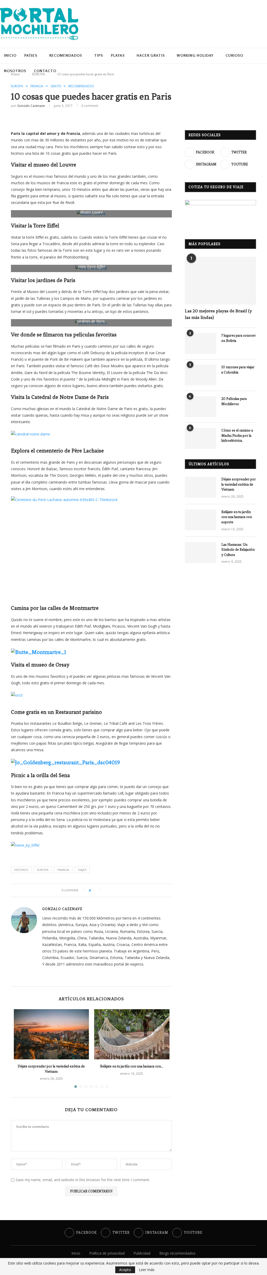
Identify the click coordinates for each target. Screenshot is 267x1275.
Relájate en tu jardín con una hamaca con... (131, 1066)
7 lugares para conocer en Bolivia (238, 338)
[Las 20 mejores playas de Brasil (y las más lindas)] (220, 280)
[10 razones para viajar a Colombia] (200, 375)
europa (42, 870)
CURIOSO (232, 55)
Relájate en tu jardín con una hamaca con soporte (236, 517)
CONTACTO (45, 70)
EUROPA (17, 86)
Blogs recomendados (177, 1253)
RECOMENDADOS (65, 55)
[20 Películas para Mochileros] (200, 406)
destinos (21, 870)
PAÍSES (30, 55)
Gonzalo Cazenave (31, 106)
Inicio (10, 55)
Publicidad (142, 1253)
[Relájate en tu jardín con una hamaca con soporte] (131, 1034)
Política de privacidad (107, 1253)
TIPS (97, 55)
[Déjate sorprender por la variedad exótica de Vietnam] (51, 1034)
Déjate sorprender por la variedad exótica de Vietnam (238, 484)
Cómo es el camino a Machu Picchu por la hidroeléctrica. (237, 435)
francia (63, 870)
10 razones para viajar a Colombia (237, 369)
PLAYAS (117, 55)
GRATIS (56, 86)
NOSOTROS (15, 70)
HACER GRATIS (149, 55)
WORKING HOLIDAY (193, 55)
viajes (82, 870)
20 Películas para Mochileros (234, 401)
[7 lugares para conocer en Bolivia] (200, 343)
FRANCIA (37, 86)
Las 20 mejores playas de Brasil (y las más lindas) (218, 314)
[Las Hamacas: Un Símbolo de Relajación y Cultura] (200, 552)
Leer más (147, 1270)
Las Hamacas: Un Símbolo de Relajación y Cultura (238, 550)
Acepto (125, 1269)
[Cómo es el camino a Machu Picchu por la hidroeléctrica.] (200, 438)
